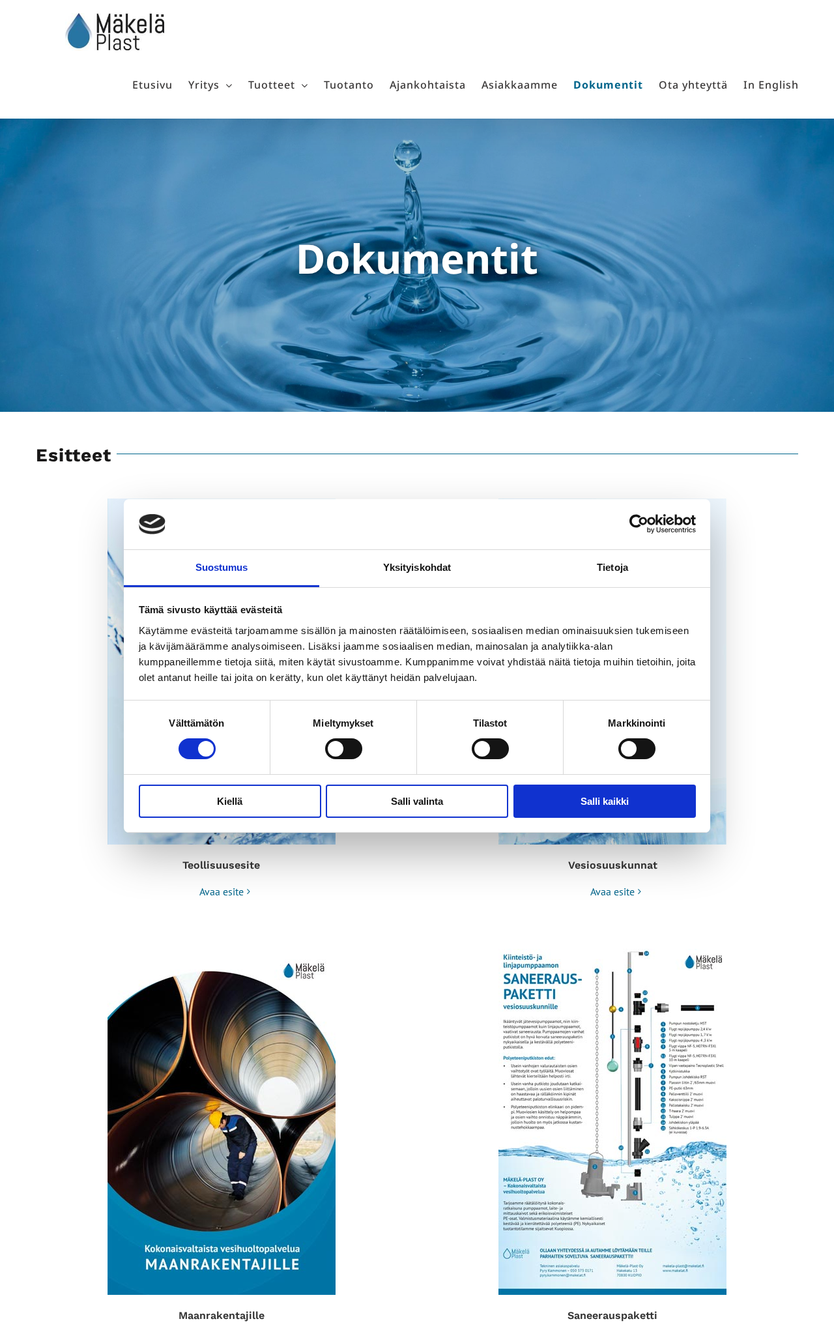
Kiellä (229, 801)
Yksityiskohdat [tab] (417, 567)
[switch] (343, 748)
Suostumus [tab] (221, 567)
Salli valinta (417, 801)
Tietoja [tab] (612, 567)
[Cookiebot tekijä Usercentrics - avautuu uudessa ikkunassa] (639, 524)
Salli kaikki (605, 801)
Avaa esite (221, 891)
